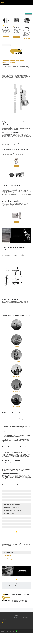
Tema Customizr (12, 631)
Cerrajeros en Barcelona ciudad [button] (10, 518)
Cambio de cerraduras (8, 556)
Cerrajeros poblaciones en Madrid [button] (11, 493)
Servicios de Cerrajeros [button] (8, 552)
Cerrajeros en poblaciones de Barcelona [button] (12, 521)
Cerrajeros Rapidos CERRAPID (7, 630)
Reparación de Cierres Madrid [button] (10, 500)
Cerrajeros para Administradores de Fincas (11, 559)
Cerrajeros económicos (5, 618)
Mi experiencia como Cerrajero (6, 614)
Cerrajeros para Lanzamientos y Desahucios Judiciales (13, 561)
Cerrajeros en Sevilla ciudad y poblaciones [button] (12, 510)
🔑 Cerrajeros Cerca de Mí (5, 622)
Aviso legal (24, 614)
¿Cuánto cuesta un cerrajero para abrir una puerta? (5, 616)
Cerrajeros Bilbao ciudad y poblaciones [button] (12, 527)
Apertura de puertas (8, 555)
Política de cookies (25, 617)
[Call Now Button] (16, 631)
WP (4, 631)
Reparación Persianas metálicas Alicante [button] (12, 507)
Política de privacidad (25, 616)
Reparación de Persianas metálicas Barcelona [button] (13, 524)
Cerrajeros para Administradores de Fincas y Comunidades (5, 620)
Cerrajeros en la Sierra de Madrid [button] (10, 496)
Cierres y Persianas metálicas (9, 558)
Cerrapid (3, 536)
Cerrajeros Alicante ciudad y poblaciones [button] (12, 504)
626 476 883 (16, 165)
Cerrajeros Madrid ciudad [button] (9, 490)
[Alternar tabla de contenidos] (9, 45)
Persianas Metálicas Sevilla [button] (9, 513)
